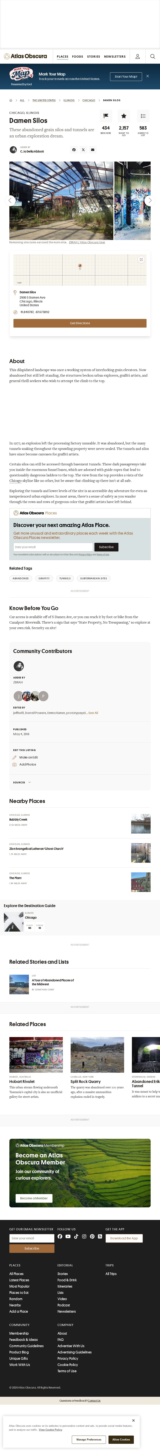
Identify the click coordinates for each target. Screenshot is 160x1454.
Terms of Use (103, 554)
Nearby (15, 1305)
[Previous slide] (10, 200)
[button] (106, 116)
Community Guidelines (26, 1346)
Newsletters (67, 1311)
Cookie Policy (68, 1364)
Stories (63, 1273)
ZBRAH (18, 682)
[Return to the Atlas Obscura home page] (26, 56)
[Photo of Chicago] (13, 922)
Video (62, 1299)
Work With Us (19, 1364)
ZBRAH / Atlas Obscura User (87, 242)
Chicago (15, 481)
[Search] (152, 56)
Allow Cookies (121, 1439)
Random (16, 1299)
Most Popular (19, 1286)
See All (93, 713)
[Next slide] (149, 200)
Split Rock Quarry (86, 1082)
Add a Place (18, 1311)
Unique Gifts (18, 1358)
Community (19, 1325)
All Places (16, 1273)
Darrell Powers (35, 713)
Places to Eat (19, 1292)
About (62, 1333)
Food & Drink (67, 1280)
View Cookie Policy (50, 1429)
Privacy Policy (85, 554)
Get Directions (80, 323)
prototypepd (76, 713)
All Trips (111, 1273)
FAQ (61, 1339)
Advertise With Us (71, 1346)
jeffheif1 (18, 713)
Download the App (124, 1238)
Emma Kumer (56, 713)
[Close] (133, 1420)
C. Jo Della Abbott (32, 151)
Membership (19, 1333)
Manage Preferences (88, 1439)
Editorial (65, 1265)
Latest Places (19, 1280)
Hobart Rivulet (22, 1082)
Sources (19, 782)
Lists (61, 1292)
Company (66, 1325)
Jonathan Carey (44, 990)
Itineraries (65, 1286)
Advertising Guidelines (75, 1352)
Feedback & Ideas (23, 1339)
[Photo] (141, 824)
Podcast (64, 1305)
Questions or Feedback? (80, 1400)
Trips (110, 1265)
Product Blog (19, 1352)
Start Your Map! (126, 76)
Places (15, 1265)
